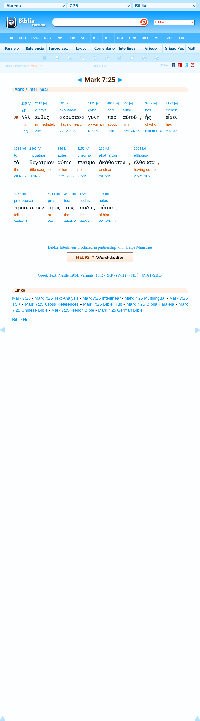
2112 (38, 103)
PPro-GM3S (131, 131)
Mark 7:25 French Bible (72, 310)
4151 (81, 148)
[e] (29, 103)
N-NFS (93, 131)
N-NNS (34, 176)
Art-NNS (20, 176)
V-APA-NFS (67, 131)
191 (62, 103)
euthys (41, 110)
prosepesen (24, 200)
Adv (38, 131)
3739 (148, 103)
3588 (17, 148)
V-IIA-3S (171, 131)
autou (127, 110)
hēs (148, 110)
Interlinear (21, 65)
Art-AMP (70, 221)
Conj (24, 131)
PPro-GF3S (66, 176)
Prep (110, 131)
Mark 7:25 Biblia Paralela (150, 304)
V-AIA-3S (20, 221)
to (15, 155)
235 (24, 103)
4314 (51, 194)
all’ (23, 110)
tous (67, 200)
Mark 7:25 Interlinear (102, 298)
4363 (17, 194)
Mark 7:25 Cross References (52, 304)
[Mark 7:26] (193, 342)
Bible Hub (21, 319)
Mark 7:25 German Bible (120, 310)
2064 (137, 148)
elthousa (141, 155)
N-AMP (84, 221)
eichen (171, 110)
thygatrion (37, 155)
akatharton (108, 155)
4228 (83, 194)
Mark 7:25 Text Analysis (57, 298)
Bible (9, 65)
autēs (62, 155)
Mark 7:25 (21, 298)
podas (84, 200)
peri (110, 110)
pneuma (84, 155)
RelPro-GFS (153, 131)
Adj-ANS (105, 176)
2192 (169, 103)
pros (51, 200)
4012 (111, 103)
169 (101, 148)
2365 (33, 148)
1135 (91, 103)
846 (125, 103)
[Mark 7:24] (6, 342)
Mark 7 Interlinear (31, 89)
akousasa (67, 110)
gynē (92, 110)
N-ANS (82, 176)
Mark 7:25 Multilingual (144, 298)
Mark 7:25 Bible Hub (102, 304)
